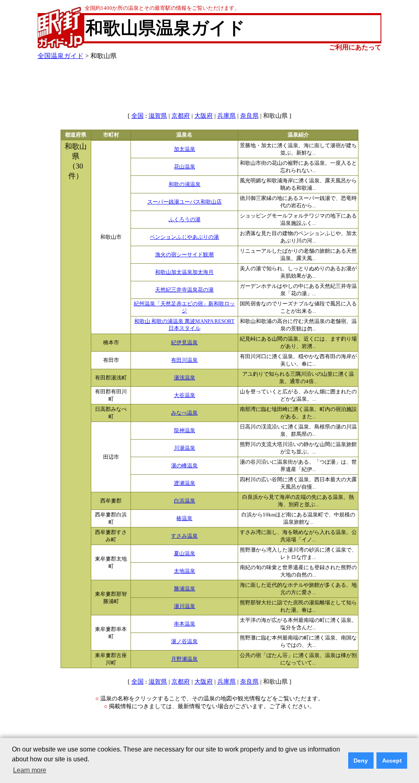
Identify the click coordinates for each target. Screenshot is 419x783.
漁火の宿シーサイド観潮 (184, 255)
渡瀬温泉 (184, 483)
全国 (137, 115)
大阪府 (203, 115)
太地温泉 (184, 571)
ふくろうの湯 (184, 219)
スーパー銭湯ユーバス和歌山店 (184, 202)
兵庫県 (226, 115)
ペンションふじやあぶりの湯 (184, 237)
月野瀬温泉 (184, 659)
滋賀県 (158, 115)
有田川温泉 (184, 360)
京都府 (180, 115)
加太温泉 (184, 149)
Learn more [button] (29, 770)
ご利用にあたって (355, 47)
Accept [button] (392, 760)
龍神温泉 (184, 430)
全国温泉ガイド (60, 55)
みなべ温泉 (184, 413)
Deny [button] (361, 760)
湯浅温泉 (184, 378)
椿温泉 (184, 518)
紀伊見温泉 (184, 343)
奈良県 (249, 115)
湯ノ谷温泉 (184, 641)
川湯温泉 (184, 448)
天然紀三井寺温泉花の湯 (184, 290)
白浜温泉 (184, 501)
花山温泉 (184, 167)
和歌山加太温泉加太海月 (184, 272)
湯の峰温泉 (184, 466)
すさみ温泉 (184, 536)
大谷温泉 (184, 395)
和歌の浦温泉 (184, 184)
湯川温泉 (184, 606)
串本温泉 (184, 624)
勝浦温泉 (184, 589)
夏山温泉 (184, 553)
